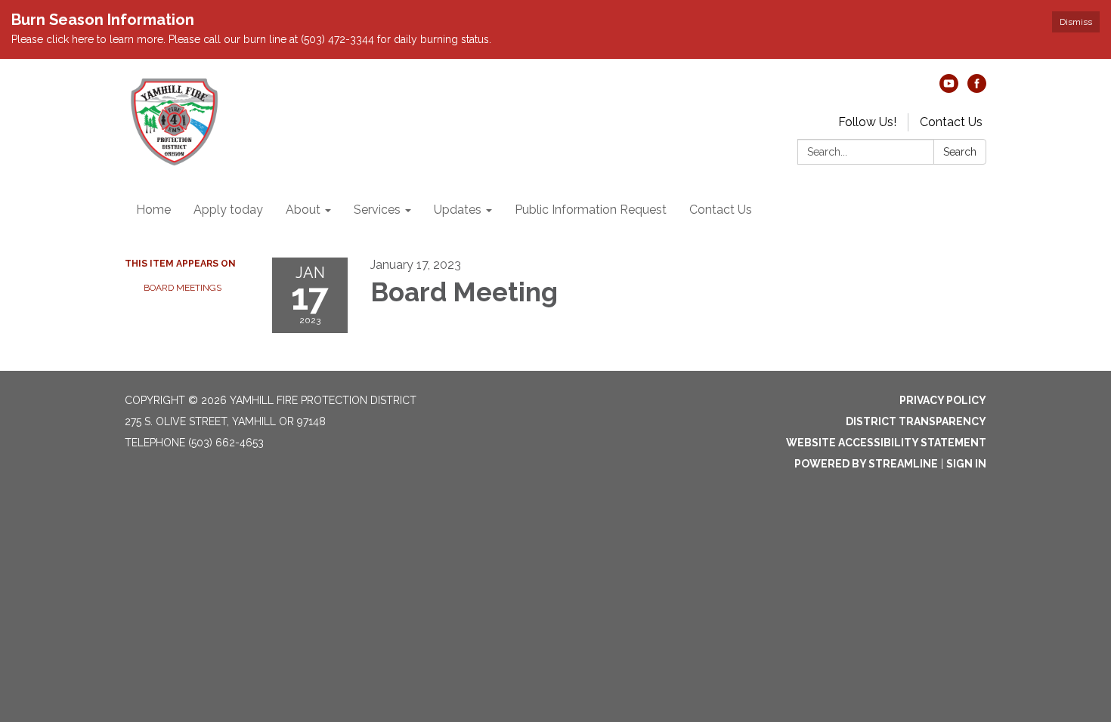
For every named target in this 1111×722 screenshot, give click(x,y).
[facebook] (976, 89)
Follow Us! (867, 122)
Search (959, 152)
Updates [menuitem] (457, 209)
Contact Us (951, 122)
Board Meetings (182, 287)
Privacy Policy (942, 400)
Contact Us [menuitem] (720, 209)
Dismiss (1076, 22)
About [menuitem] (303, 209)
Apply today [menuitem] (228, 209)
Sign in (966, 464)
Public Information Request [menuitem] (591, 209)
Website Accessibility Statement (886, 443)
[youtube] (948, 89)
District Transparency (916, 421)
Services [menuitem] (377, 209)
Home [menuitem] (153, 209)
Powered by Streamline (866, 464)
